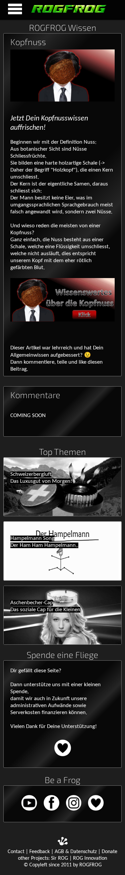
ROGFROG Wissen (62, 28)
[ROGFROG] (65, 13)
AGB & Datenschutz (76, 851)
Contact (16, 851)
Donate (109, 851)
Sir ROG (59, 858)
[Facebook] (52, 812)
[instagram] (74, 812)
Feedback (39, 851)
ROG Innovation (90, 858)
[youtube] (30, 812)
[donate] (63, 757)
